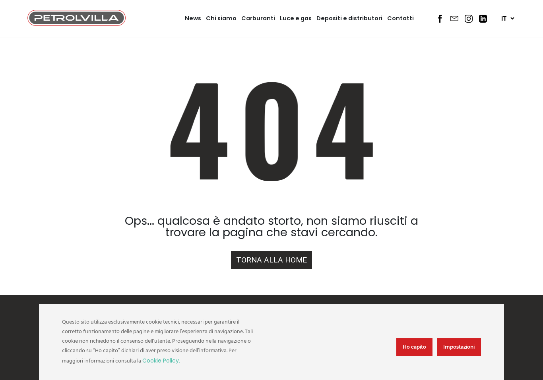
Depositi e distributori (349, 18)
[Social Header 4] (483, 19)
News (193, 18)
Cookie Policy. (161, 361)
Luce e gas (296, 18)
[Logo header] (76, 23)
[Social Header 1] (440, 19)
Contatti (400, 18)
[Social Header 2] (454, 18)
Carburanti (258, 18)
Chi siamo (221, 18)
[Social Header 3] (469, 19)
